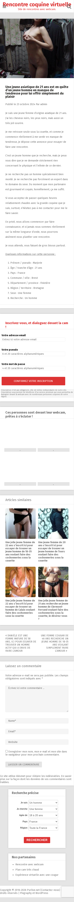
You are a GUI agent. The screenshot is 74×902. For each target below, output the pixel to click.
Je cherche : (22, 809)
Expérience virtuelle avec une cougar (36, 874)
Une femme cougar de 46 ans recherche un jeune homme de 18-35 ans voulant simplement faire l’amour (54, 643)
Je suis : (24, 802)
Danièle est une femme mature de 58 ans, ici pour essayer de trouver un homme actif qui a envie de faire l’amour (20, 643)
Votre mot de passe (13, 364)
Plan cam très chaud (27, 869)
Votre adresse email (14, 335)
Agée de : (23, 815)
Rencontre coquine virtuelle (37, 4)
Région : (24, 828)
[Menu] (4, 6)
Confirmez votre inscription (33, 381)
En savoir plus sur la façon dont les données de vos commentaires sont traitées (35, 779)
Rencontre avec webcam (29, 864)
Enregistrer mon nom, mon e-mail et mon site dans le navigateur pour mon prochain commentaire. (36, 753)
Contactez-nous (50, 890)
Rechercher (37, 840)
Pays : (25, 821)
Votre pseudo (10, 349)
